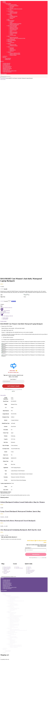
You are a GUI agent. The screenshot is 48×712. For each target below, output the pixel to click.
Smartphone (9, 41)
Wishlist (4, 652)
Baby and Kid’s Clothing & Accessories (14, 8)
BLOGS (4, 57)
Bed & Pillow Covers (14, 28)
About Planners (8, 58)
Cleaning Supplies (13, 29)
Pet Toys (11, 7)
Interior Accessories (13, 13)
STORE (4, 2)
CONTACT (5, 56)
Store (4, 78)
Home (1, 78)
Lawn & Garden (13, 35)
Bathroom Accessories (14, 27)
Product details (5, 317)
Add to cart (13, 301)
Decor (11, 30)
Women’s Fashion (13, 55)
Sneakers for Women (14, 45)
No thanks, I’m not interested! (24, 710)
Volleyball (12, 50)
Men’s (8, 36)
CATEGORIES (8, 3)
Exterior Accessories (13, 11)
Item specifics (5, 318)
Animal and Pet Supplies (12, 4)
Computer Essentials (13, 16)
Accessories (12, 42)
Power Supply (12, 17)
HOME (4, 1)
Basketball (12, 48)
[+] (3, 301)
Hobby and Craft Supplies (12, 25)
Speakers (11, 18)
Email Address (13, 379)
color (1, 294)
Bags (8, 19)
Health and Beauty (10, 20)
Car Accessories (10, 10)
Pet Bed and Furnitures (14, 5)
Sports (8, 46)
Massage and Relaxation (14, 24)
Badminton (12, 47)
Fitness (11, 22)
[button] (2, 61)
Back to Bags (2, 79)
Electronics (9, 14)
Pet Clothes (12, 6)
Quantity (5, 301)
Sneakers (9, 43)
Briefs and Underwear (14, 37)
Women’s (9, 51)
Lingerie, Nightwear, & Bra (15, 53)
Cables (11, 15)
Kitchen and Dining (13, 33)
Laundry (11, 34)
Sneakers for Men (13, 44)
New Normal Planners (11, 40)
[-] (1, 301)
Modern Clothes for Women (15, 54)
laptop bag (10, 307)
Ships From (2, 296)
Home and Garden (13, 26)
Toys (11, 9)
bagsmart (6, 307)
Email (5, 692)
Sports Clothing (13, 49)
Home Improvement (13, 31)
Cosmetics (12, 21)
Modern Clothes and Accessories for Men (17, 38)
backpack (2, 307)
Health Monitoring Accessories (15, 23)
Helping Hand (7, 59)
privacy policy (15, 389)
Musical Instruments (11, 39)
